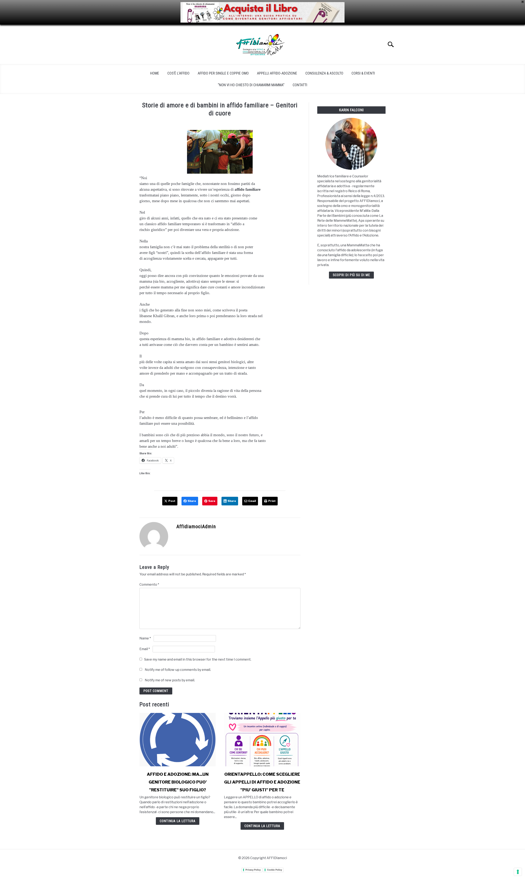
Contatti (300, 85)
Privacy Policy (253, 869)
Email (144, 649)
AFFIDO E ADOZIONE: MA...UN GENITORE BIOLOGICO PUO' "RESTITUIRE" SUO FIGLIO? (178, 782)
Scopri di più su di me (351, 275)
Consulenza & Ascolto (324, 73)
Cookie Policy (274, 869)
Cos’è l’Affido (178, 73)
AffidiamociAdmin (196, 526)
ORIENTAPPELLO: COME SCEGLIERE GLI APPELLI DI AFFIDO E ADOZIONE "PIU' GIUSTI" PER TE (262, 782)
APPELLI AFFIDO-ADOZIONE (277, 73)
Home (154, 73)
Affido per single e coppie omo (223, 73)
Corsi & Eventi (363, 73)
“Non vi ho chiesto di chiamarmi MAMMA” (251, 85)
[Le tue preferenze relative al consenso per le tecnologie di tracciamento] (518, 872)
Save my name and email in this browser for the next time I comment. (197, 659)
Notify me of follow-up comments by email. (178, 670)
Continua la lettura (177, 821)
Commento (149, 584)
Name (145, 638)
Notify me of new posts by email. (170, 680)
